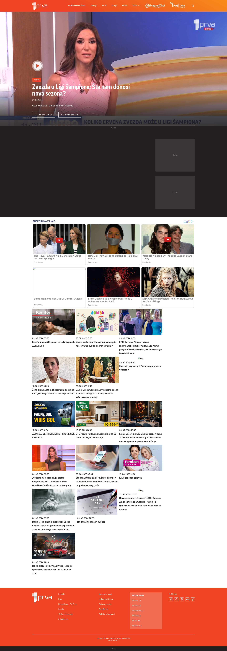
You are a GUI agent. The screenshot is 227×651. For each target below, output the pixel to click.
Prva (60, 599)
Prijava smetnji (105, 604)
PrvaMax (136, 606)
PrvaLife (136, 621)
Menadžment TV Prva (67, 604)
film (104, 6)
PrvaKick (136, 616)
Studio (61, 609)
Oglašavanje (63, 619)
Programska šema (77, 6)
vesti (134, 6)
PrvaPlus (136, 601)
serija (114, 6)
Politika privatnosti (107, 614)
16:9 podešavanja (65, 614)
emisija (94, 6)
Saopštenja (103, 609)
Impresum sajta (105, 594)
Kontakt (61, 594)
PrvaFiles (136, 626)
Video (124, 6)
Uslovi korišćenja (106, 599)
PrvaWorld (137, 611)
